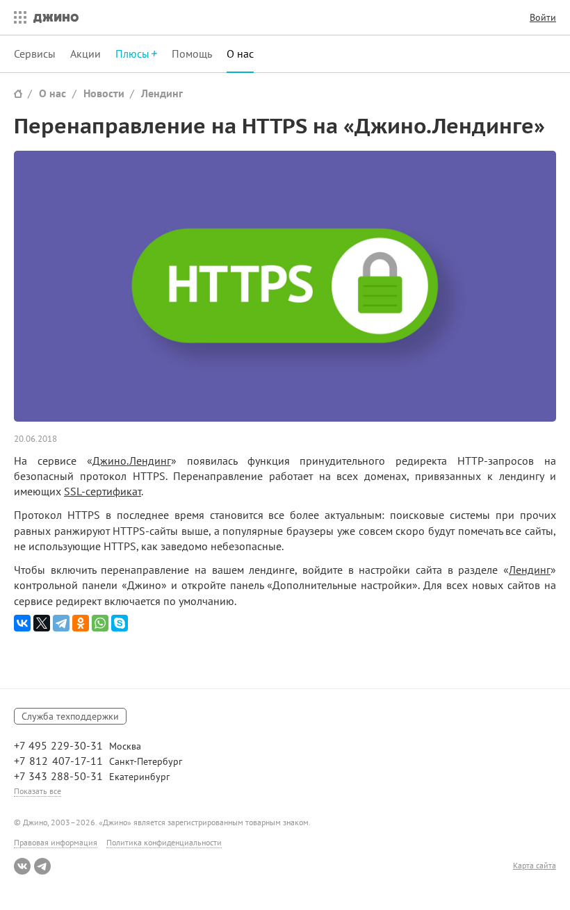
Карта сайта (534, 865)
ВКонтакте (22, 866)
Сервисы (35, 53)
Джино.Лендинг (131, 461)
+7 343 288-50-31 (58, 776)
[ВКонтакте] (22, 623)
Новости (103, 93)
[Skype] (119, 623)
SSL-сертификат (102, 491)
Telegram (42, 866)
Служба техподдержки (70, 716)
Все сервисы (16, 17)
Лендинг (162, 93)
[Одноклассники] (80, 623)
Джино (56, 17)
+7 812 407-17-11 (58, 761)
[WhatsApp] (100, 623)
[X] (41, 623)
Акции (85, 53)
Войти (543, 17)
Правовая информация (55, 842)
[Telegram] (61, 623)
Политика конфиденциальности (164, 842)
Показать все (37, 791)
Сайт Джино (18, 93)
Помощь (192, 53)
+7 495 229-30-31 (58, 745)
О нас (240, 53)
